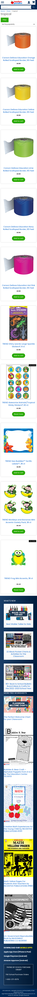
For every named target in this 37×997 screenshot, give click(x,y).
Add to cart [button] (18, 69)
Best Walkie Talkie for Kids (18, 624)
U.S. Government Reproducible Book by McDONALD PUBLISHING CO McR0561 (18, 938)
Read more (18, 414)
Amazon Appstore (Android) (16, 960)
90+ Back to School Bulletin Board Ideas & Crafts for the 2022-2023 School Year (18, 686)
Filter (5, 20)
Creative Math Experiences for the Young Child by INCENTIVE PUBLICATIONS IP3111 (18, 828)
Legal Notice (5, 993)
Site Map (11, 993)
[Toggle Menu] (2, 2)
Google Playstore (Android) (15, 956)
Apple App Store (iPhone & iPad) (17, 952)
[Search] (33, 7)
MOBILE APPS (26, 947)
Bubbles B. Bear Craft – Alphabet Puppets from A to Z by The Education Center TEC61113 (18, 773)
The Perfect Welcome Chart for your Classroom (17, 718)
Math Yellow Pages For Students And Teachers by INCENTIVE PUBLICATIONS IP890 (18, 883)
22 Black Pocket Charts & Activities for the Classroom (19, 654)
